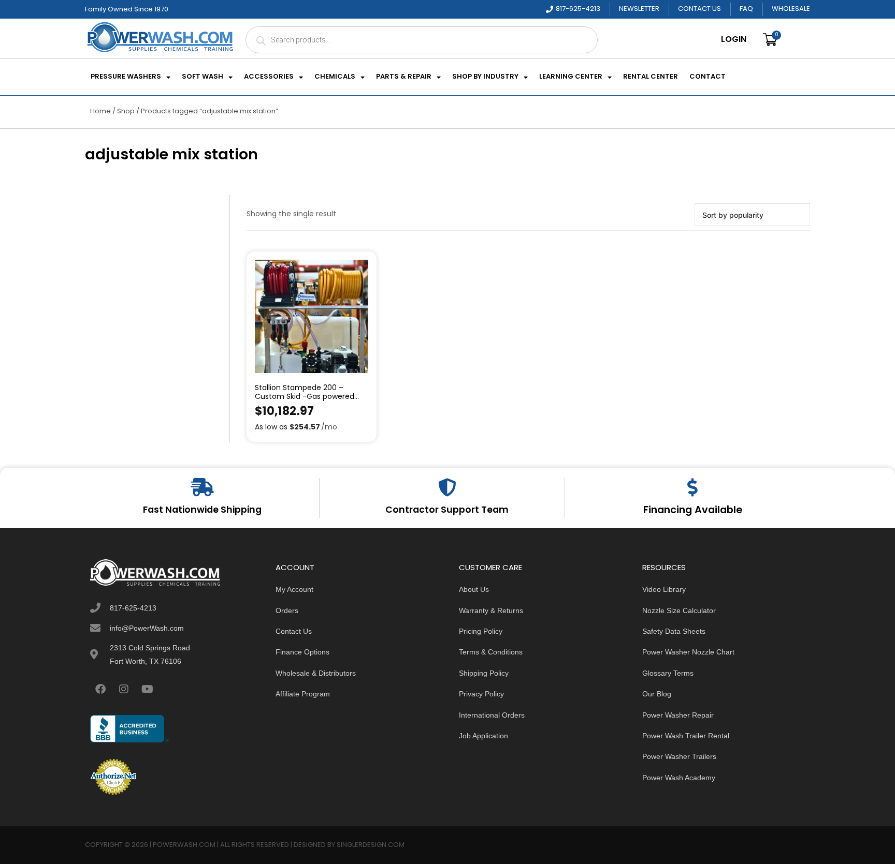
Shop (126, 111)
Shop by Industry (485, 77)
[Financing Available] (693, 487)
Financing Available (692, 510)
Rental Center (650, 77)
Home (100, 111)
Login (733, 40)
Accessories (269, 77)
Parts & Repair (403, 77)
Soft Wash (202, 77)
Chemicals (334, 77)
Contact (707, 77)
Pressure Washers (126, 77)
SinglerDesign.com (371, 845)
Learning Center (570, 77)
